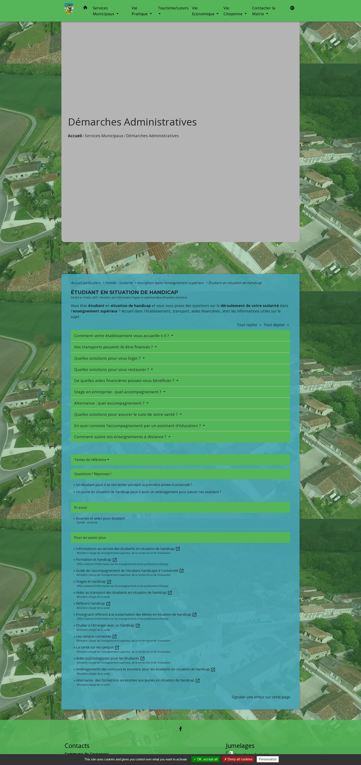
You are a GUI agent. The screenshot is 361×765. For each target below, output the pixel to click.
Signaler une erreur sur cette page (261, 696)
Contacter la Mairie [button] (263, 10)
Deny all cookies (239, 759)
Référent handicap (93, 603)
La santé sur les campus (97, 647)
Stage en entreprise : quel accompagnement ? (118, 392)
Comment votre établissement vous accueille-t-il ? (122, 335)
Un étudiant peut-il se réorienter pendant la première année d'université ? (134, 484)
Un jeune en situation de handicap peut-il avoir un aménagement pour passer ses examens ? (148, 492)
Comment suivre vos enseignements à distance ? (120, 436)
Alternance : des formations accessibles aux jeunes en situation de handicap (138, 680)
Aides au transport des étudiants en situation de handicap (124, 592)
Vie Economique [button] (204, 10)
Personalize (268, 759)
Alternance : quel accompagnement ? (109, 403)
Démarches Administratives (152, 135)
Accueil (75, 135)
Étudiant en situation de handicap (235, 282)
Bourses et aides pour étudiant (100, 518)
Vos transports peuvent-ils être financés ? (114, 347)
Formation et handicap (96, 559)
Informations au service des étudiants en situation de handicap (128, 548)
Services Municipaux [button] (104, 10)
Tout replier (250, 324)
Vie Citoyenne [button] (234, 10)
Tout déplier (277, 324)
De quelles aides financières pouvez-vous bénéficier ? (124, 380)
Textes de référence (90, 459)
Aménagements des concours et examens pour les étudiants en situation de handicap (146, 669)
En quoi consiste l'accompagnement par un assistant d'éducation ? (138, 425)
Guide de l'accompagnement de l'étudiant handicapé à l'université (130, 570)
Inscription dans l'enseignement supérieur (171, 282)
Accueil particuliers (86, 282)
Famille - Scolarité (119, 282)
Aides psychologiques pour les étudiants (110, 658)
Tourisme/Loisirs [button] (173, 7)
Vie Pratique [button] (140, 10)
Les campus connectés (96, 636)
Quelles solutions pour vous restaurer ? (112, 369)
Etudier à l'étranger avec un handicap (108, 625)
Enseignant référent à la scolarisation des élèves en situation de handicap (136, 614)
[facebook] (180, 729)
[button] (85, 8)
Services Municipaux (104, 135)
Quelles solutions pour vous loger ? (108, 358)
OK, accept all (207, 759)
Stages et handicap (94, 581)
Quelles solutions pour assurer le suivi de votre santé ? (126, 414)
